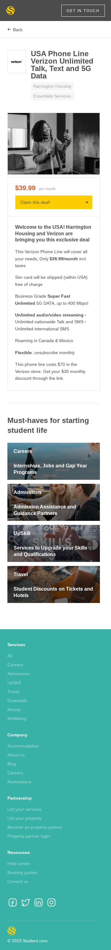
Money (14, 709)
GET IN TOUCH (83, 11)
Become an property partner (35, 827)
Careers (15, 664)
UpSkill (14, 682)
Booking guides (22, 872)
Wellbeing (17, 718)
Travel (13, 691)
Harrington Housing (52, 86)
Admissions (18, 673)
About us (16, 754)
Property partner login (28, 836)
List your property (24, 818)
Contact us (17, 881)
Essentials (17, 700)
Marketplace (19, 781)
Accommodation (23, 745)
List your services (24, 809)
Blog (11, 763)
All (9, 655)
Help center (18, 863)
